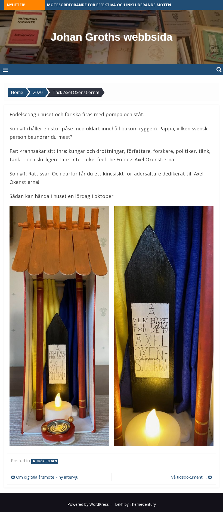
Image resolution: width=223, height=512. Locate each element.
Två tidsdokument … (188, 477)
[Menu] (5, 69)
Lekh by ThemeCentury (135, 504)
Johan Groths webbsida (111, 37)
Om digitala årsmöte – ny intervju (47, 477)
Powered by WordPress (88, 504)
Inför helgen (46, 461)
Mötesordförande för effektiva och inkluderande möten (109, 4)
